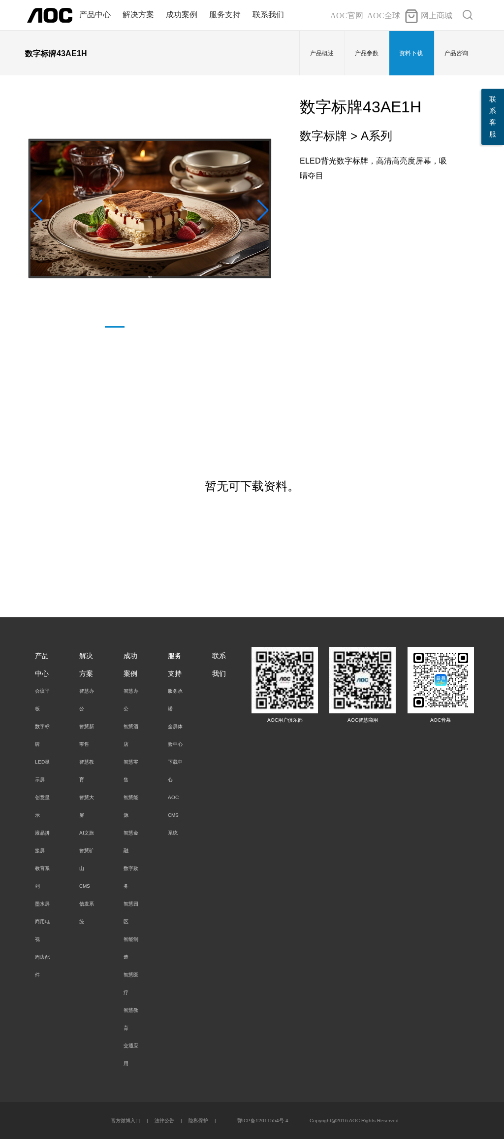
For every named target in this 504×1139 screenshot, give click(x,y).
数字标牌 (42, 735)
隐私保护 (198, 1120)
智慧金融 (131, 841)
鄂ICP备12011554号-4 (262, 1120)
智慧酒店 (131, 735)
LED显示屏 (42, 770)
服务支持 (225, 14)
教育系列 (42, 877)
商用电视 (42, 930)
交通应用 (131, 1054)
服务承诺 (175, 699)
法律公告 (164, 1120)
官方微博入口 (125, 1120)
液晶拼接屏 (42, 841)
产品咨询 (456, 53)
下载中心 (175, 770)
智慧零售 (131, 770)
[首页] (49, 15)
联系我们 (268, 14)
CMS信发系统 (86, 903)
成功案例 (181, 14)
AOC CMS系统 (173, 815)
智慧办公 (86, 699)
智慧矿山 (86, 859)
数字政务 (131, 877)
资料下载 (411, 53)
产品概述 (322, 53)
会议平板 (42, 699)
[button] (263, 210)
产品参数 (366, 53)
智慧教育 (86, 770)
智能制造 (131, 948)
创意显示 (42, 806)
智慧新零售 (86, 735)
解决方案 (138, 14)
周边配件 (42, 965)
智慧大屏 (86, 806)
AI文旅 (86, 833)
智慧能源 (131, 806)
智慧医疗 (131, 983)
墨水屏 (42, 903)
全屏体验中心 (175, 735)
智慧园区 (131, 912)
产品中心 (95, 14)
